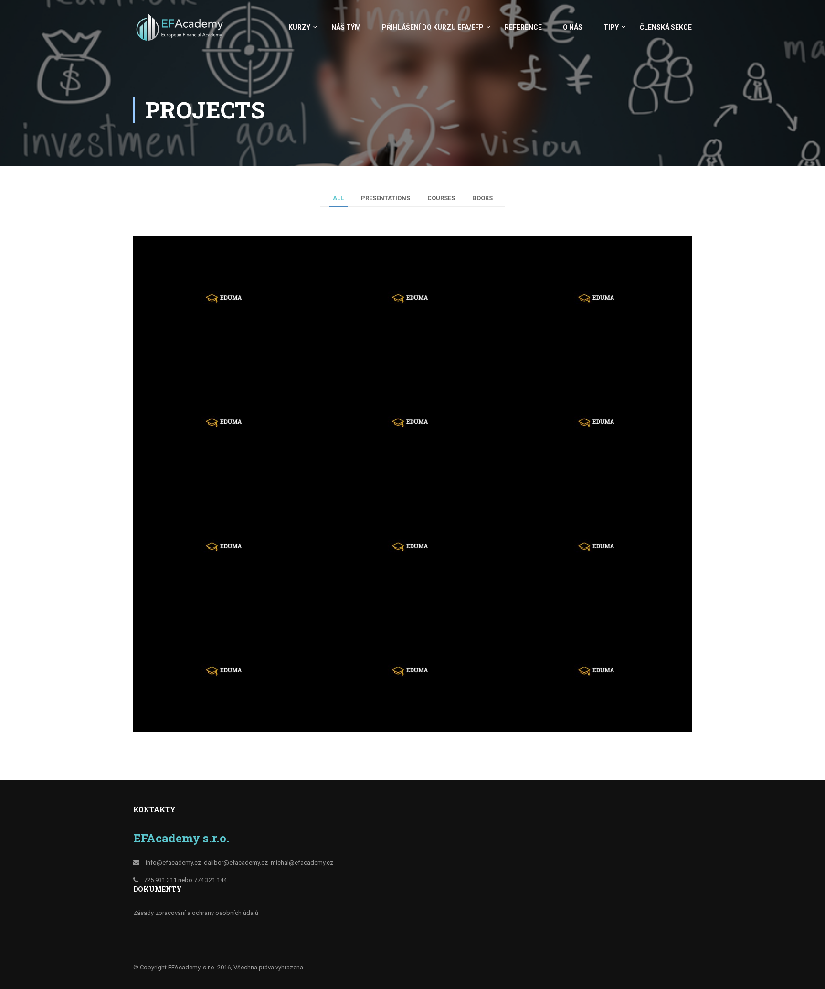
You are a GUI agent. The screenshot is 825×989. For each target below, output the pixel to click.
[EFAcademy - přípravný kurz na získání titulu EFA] (181, 32)
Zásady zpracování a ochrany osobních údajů (195, 912)
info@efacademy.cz (173, 862)
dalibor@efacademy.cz (236, 862)
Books (482, 198)
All (338, 198)
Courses (441, 198)
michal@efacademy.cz (302, 862)
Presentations (385, 198)
